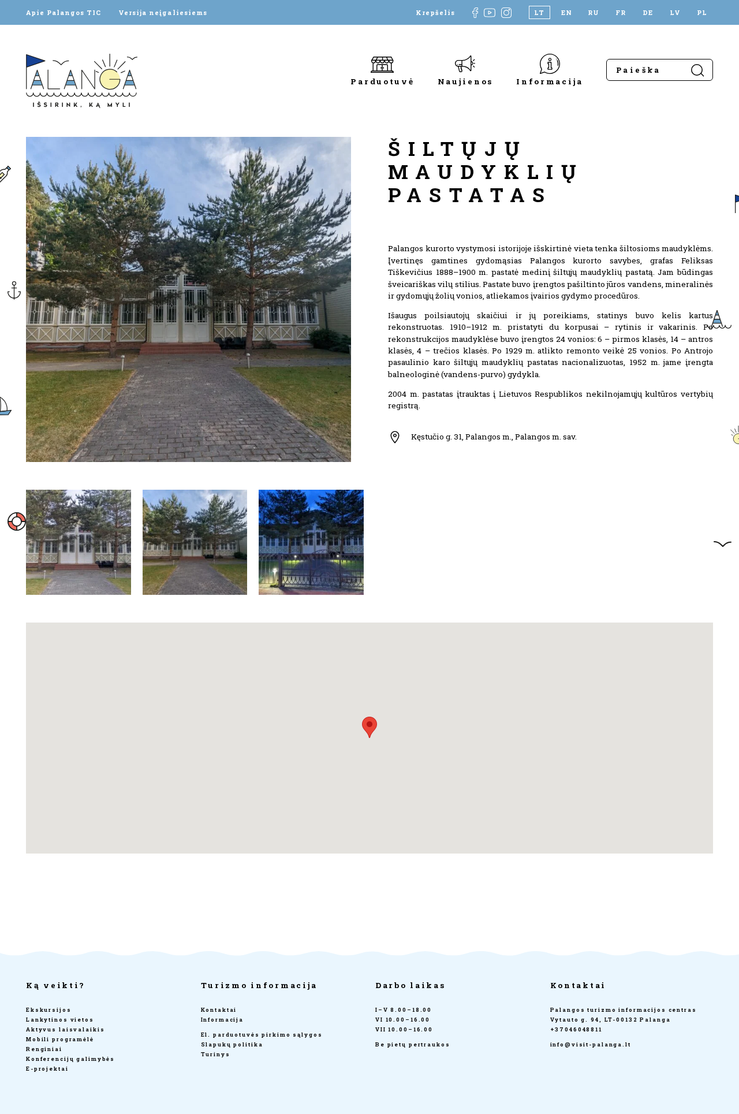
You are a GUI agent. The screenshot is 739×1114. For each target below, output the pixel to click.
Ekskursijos (49, 1010)
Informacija (549, 81)
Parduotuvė (382, 81)
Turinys (215, 1054)
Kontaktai (219, 1010)
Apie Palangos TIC (63, 12)
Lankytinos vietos (60, 1019)
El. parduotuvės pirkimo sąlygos (262, 1034)
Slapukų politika (232, 1044)
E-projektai (47, 1068)
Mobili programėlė (60, 1039)
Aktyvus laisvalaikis (65, 1029)
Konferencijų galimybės (70, 1059)
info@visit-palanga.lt (590, 1044)
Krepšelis (435, 12)
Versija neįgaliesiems (162, 12)
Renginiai (44, 1049)
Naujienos (465, 81)
